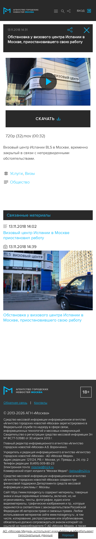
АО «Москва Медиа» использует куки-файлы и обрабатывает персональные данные (48, 533)
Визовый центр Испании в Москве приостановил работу (36, 235)
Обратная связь (15, 403)
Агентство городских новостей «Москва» (20, 10)
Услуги (16, 173)
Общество (20, 182)
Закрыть (87, 30)
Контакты (40, 403)
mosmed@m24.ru (42, 467)
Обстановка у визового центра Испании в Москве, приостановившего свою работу (43, 317)
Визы (30, 173)
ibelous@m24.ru (79, 471)
